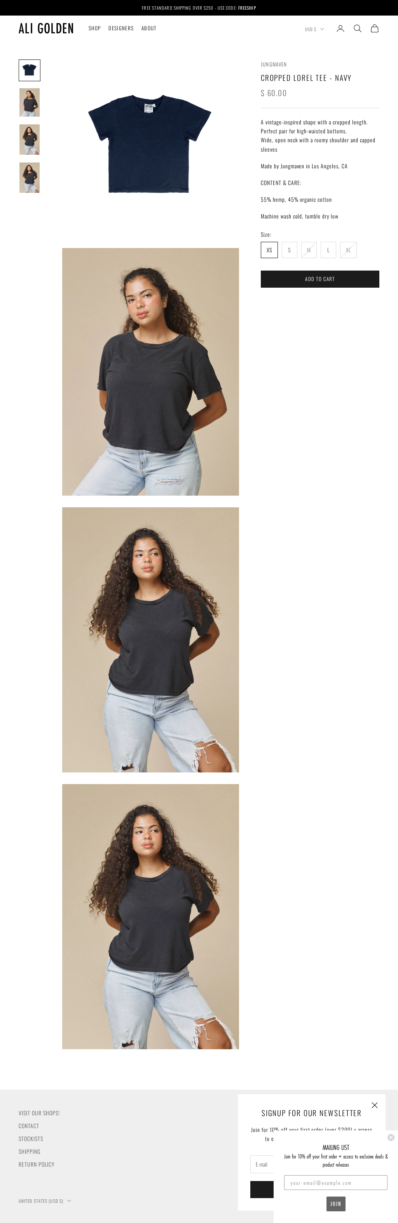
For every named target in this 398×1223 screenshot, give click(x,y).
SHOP (95, 28)
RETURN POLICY (37, 1164)
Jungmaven (274, 64)
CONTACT (29, 1126)
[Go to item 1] (29, 70)
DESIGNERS (121, 28)
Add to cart (320, 279)
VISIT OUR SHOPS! (39, 1113)
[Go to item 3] (29, 139)
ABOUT (149, 28)
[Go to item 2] (29, 102)
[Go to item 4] (29, 178)
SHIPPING (29, 1151)
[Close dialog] (391, 1137)
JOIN (336, 1204)
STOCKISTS (31, 1138)
